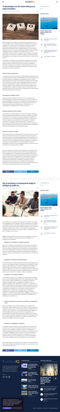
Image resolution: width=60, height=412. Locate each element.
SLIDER (8, 11)
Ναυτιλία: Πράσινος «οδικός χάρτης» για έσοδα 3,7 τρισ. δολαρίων (46, 32)
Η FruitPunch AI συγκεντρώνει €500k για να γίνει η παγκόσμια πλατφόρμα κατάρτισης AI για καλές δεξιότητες (51, 51)
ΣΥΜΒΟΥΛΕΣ (18, 11)
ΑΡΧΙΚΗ (34, 408)
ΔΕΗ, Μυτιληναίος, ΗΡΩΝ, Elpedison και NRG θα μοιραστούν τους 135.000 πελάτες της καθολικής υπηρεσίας (45, 380)
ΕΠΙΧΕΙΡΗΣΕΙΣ (12, 11)
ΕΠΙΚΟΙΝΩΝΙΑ (39, 408)
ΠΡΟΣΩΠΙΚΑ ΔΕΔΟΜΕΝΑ (53, 408)
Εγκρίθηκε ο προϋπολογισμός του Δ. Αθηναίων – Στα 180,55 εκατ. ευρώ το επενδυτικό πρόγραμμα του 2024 (33, 386)
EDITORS (5, 11)
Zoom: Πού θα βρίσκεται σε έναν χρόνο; (49, 56)
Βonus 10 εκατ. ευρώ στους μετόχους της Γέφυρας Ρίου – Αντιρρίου (32, 380)
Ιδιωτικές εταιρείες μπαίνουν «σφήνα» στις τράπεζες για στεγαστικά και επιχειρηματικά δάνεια (50, 45)
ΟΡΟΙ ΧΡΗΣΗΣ (45, 408)
